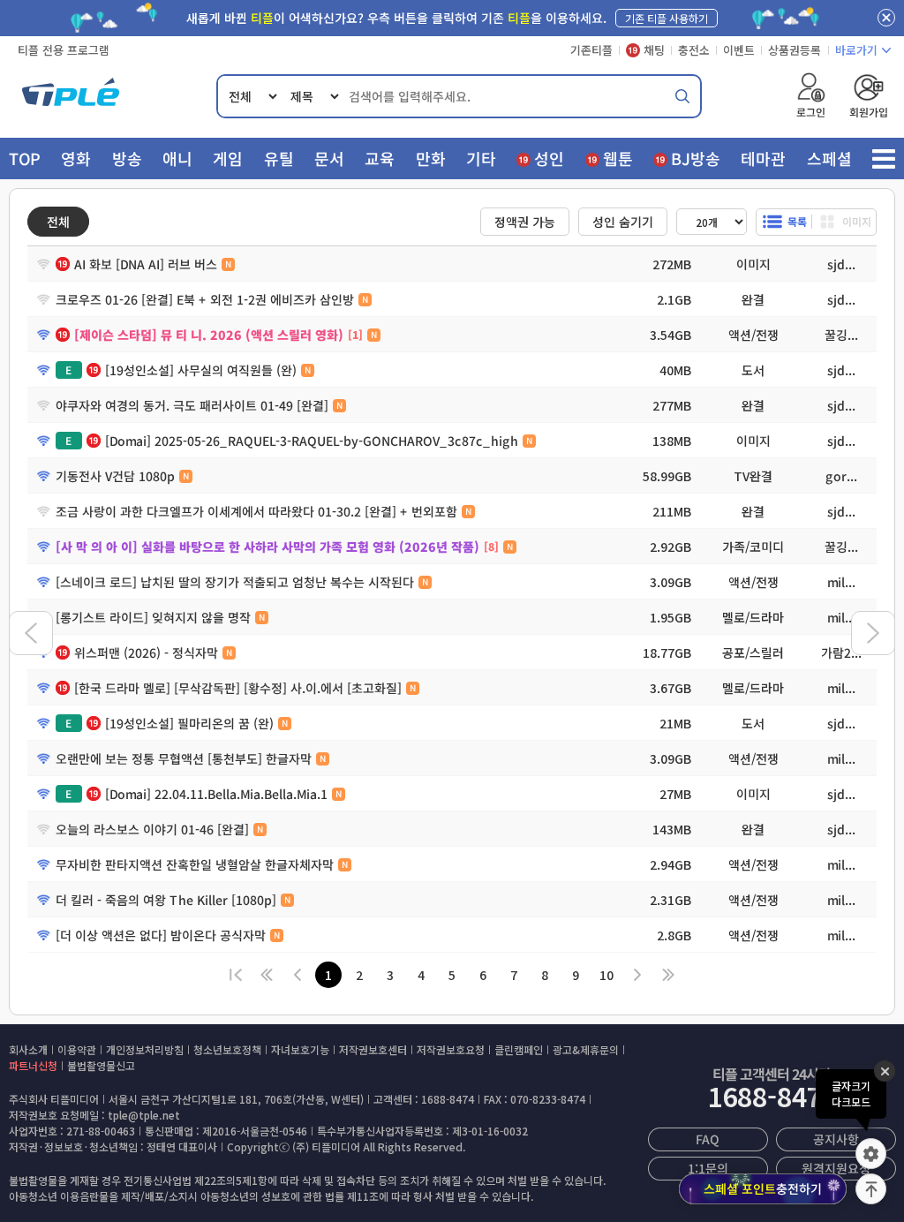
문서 (329, 158)
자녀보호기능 (300, 1049)
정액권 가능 (524, 221)
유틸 (279, 158)
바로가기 (856, 49)
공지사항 (836, 1139)
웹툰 (618, 158)
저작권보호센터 (373, 1049)
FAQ (707, 1139)
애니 (177, 158)
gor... (841, 476)
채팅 (654, 49)
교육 (380, 158)
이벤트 (739, 49)
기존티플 (591, 49)
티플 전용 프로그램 (63, 49)
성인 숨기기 (622, 221)
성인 (549, 158)
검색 (682, 96)
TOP (25, 158)
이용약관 (76, 1049)
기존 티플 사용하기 (666, 18)
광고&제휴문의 (586, 1049)
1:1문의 (707, 1168)
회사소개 (28, 1049)
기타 (481, 158)
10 (606, 975)
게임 (228, 158)
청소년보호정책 (227, 1049)
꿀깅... (841, 334)
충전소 (694, 49)
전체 (58, 221)
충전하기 (763, 1188)
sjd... (841, 264)
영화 (76, 158)
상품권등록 (794, 49)
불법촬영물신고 (101, 1065)
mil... (841, 582)
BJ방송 (695, 158)
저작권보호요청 (451, 1049)
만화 (431, 158)
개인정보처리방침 (145, 1049)
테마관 (763, 158)
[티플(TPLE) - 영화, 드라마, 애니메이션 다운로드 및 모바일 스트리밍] (70, 96)
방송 (127, 158)
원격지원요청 (836, 1168)
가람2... (841, 652)
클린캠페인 (518, 1049)
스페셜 (829, 158)
